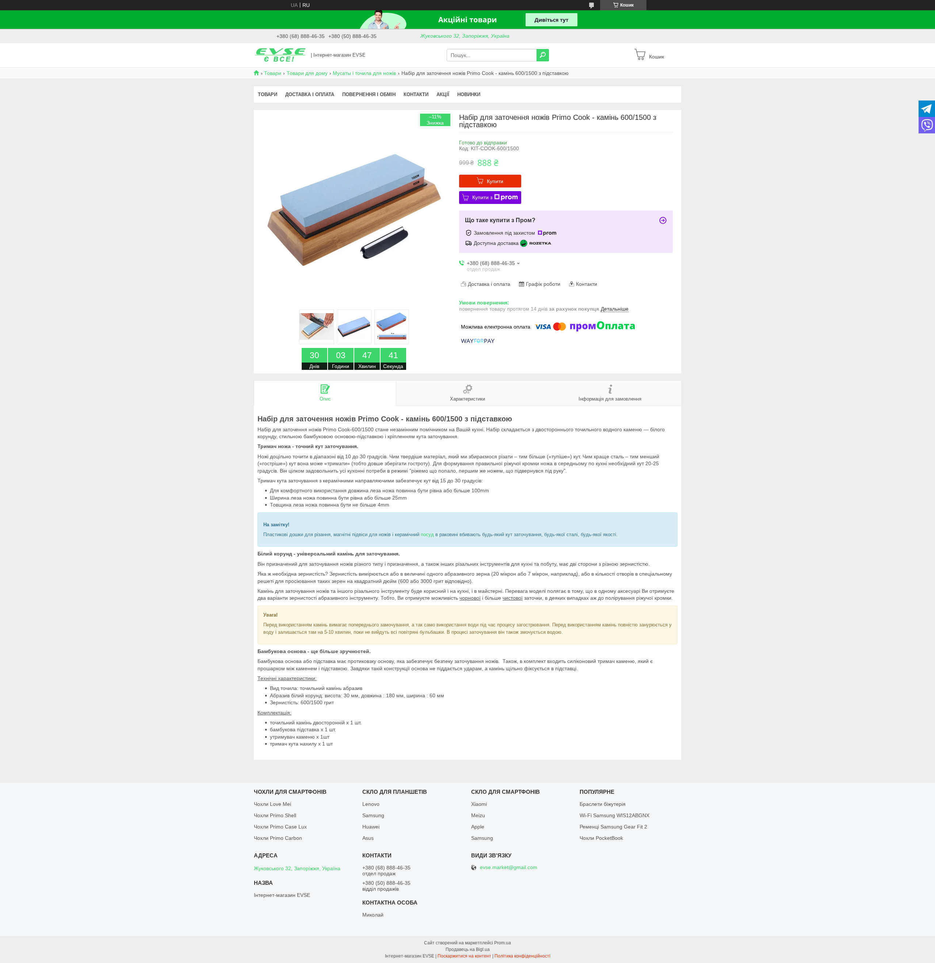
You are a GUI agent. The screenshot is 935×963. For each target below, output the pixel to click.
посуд (427, 534)
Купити (495, 181)
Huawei (370, 827)
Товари (272, 73)
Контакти (416, 94)
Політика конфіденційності (522, 956)
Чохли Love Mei (272, 804)
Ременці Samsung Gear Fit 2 (613, 827)
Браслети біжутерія (603, 804)
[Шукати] (543, 55)
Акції (442, 94)
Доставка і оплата (309, 94)
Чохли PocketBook (601, 838)
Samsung (373, 815)
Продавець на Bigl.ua (468, 949)
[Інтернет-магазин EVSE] (280, 55)
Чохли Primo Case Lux (280, 827)
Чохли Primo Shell (275, 815)
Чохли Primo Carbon (278, 838)
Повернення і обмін (369, 94)
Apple (477, 827)
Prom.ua (502, 942)
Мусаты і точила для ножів (364, 73)
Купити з (482, 197)
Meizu (478, 815)
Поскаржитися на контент (464, 956)
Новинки (468, 94)
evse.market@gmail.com (508, 867)
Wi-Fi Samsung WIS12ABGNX (614, 815)
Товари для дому (307, 73)
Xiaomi (479, 804)
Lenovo (370, 804)
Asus (368, 838)
